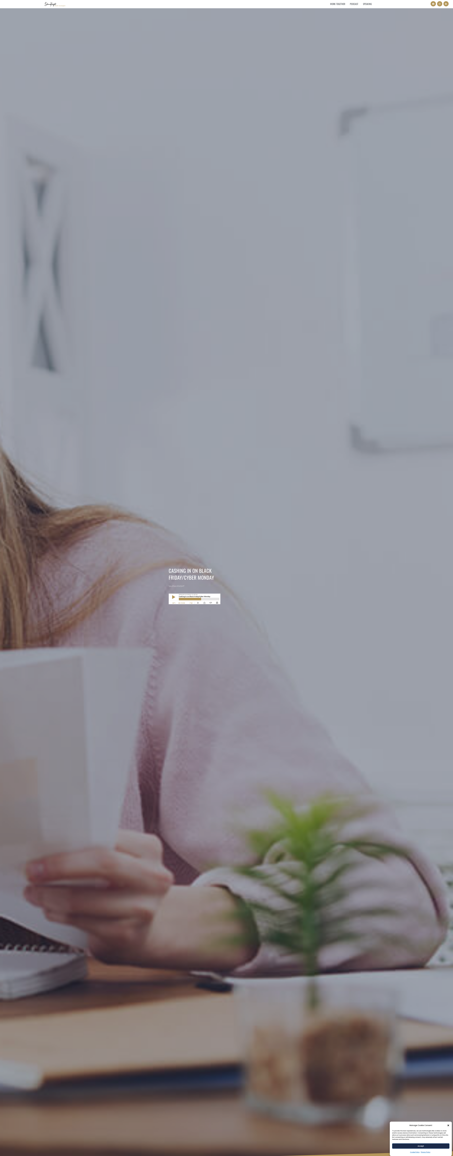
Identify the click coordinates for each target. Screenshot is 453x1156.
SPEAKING (367, 4)
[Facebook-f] (433, 3)
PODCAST (354, 4)
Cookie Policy (415, 1152)
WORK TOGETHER (337, 4)
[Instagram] (439, 3)
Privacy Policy (425, 1152)
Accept (421, 1146)
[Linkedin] (446, 3)
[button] (448, 1125)
